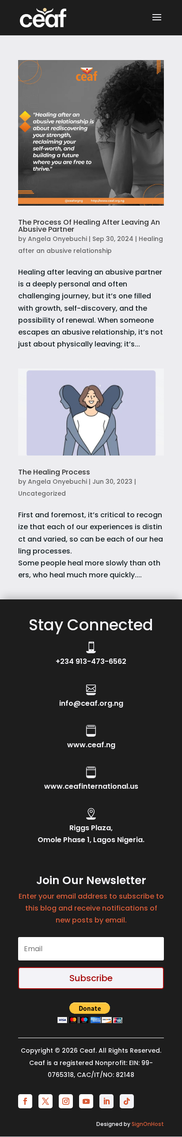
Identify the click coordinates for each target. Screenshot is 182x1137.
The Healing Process (54, 472)
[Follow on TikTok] (127, 1101)
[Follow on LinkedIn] (106, 1101)
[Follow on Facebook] (25, 1101)
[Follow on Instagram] (66, 1101)
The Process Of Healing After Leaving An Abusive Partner (89, 225)
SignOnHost (148, 1124)
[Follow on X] (45, 1101)
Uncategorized (42, 493)
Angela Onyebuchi (57, 238)
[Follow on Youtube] (86, 1101)
